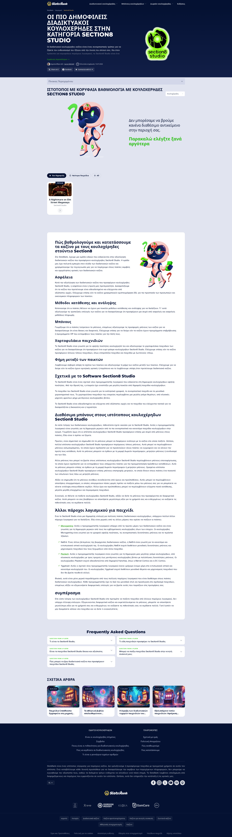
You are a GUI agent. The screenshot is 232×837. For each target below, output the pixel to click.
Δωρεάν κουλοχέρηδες (160, 4)
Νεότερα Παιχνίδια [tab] (80, 175)
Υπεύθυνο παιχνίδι (154, 833)
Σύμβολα (100, 741)
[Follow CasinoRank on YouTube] (170, 782)
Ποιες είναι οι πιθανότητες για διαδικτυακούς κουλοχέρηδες (100, 745)
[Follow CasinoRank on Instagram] (159, 782)
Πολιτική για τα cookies (83, 833)
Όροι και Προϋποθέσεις (60, 833)
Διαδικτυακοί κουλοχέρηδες (102, 4)
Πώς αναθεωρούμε (150, 745)
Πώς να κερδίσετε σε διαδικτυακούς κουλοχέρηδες (100, 750)
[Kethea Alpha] (123, 805)
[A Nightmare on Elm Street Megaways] (60, 198)
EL (49, 783)
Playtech (65, 554)
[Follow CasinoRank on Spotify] (176, 782)
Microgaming (67, 526)
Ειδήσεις (181, 4)
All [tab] (98, 175)
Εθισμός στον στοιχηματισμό (130, 833)
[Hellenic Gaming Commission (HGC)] (75, 805)
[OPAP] (87, 805)
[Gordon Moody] (105, 805)
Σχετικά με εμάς (150, 737)
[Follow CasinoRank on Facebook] (153, 782)
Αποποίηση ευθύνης (106, 833)
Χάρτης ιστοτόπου (174, 833)
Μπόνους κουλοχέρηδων (132, 4)
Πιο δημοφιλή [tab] (58, 175)
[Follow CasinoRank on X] (165, 782)
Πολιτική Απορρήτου (150, 741)
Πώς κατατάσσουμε (150, 750)
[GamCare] (141, 805)
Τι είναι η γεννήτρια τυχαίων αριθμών (100, 754)
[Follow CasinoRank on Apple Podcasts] (182, 782)
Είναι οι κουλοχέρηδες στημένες (100, 737)
